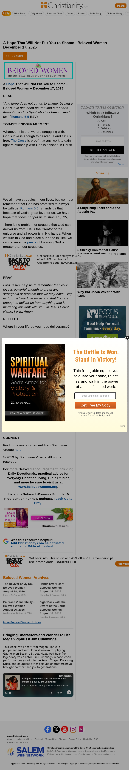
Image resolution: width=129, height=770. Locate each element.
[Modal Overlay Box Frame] (64, 385)
